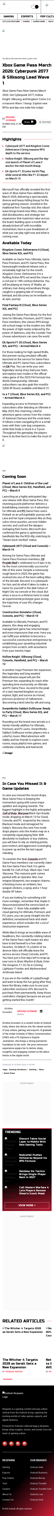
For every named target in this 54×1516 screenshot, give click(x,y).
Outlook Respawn (11, 21)
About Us (7, 1494)
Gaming (9, 16)
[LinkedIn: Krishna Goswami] (41, 1011)
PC (24, 511)
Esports (27, 16)
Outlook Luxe (36, 1494)
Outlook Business (38, 1472)
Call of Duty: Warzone (15, 813)
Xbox (41, 1069)
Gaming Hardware (18, 1069)
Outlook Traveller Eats (41, 1489)
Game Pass (9, 1073)
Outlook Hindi (36, 1499)
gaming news (39, 21)
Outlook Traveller (38, 1483)
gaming (26, 21)
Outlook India (36, 1467)
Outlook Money (37, 1478)
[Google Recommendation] (45, 122)
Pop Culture (8, 1478)
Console (33, 859)
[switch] (34, 7)
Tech (4, 1483)
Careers (6, 1489)
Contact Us (8, 1499)
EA (8, 366)
